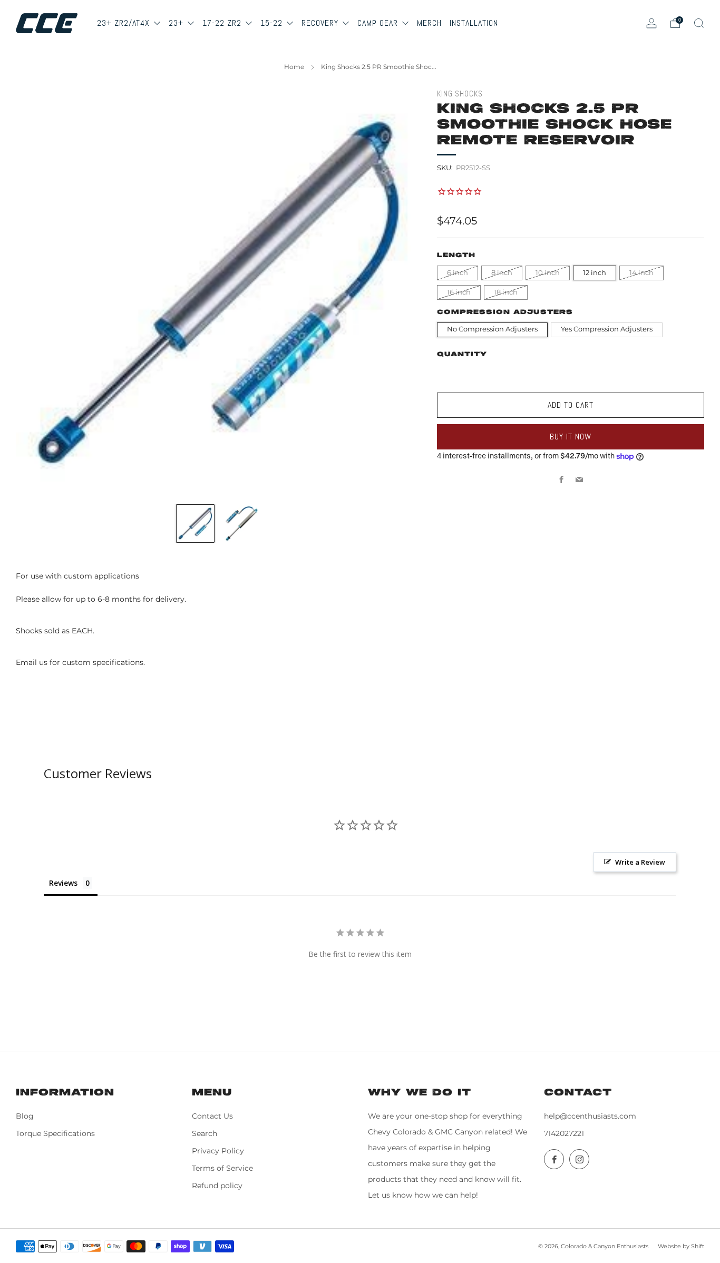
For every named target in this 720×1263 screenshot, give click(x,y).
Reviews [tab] (63, 883)
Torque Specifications (55, 1133)
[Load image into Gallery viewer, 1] (195, 523)
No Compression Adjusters (492, 329)
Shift (697, 1246)
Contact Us (212, 1116)
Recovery (321, 22)
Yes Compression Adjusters (607, 329)
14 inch (641, 273)
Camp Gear (379, 22)
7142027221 (564, 1133)
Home (294, 67)
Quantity (462, 354)
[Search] (699, 23)
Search (204, 1133)
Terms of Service (222, 1168)
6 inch (457, 273)
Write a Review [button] (640, 862)
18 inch (506, 292)
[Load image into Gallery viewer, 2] (241, 523)
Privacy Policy (218, 1151)
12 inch (594, 273)
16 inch (459, 292)
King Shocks (460, 94)
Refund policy (217, 1185)
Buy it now (570, 436)
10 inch (548, 273)
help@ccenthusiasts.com (590, 1116)
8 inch (501, 273)
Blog (25, 1116)
